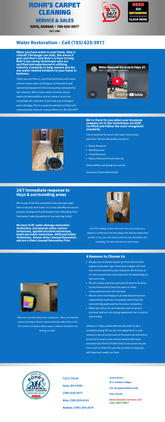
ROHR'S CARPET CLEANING (54, 9)
